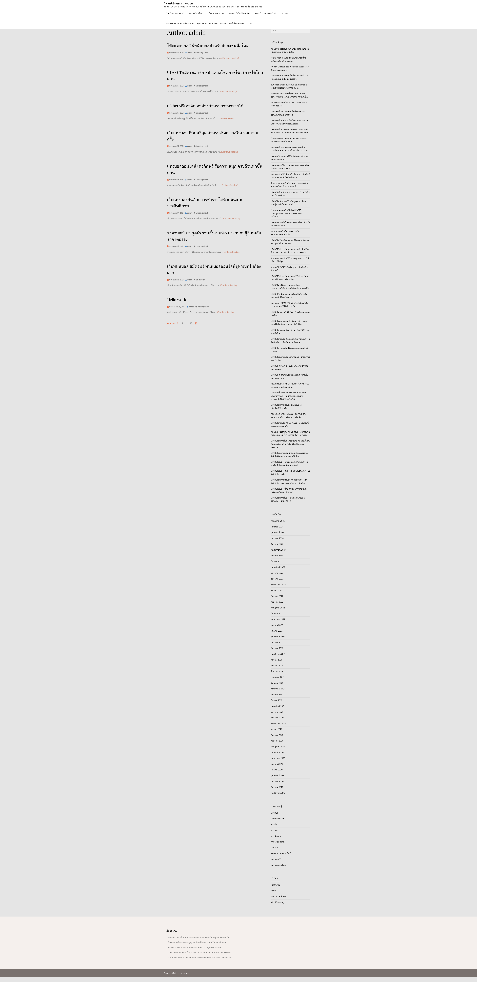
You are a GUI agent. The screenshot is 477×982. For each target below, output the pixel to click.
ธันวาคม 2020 (277, 717)
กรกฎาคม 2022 (278, 607)
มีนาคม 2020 (277, 769)
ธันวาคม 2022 (277, 579)
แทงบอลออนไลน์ (278, 865)
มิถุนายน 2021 (277, 683)
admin (189, 52)
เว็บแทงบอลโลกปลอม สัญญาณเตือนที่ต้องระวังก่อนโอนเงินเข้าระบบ (197, 942)
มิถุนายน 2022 (277, 613)
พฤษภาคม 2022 (278, 619)
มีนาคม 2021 (276, 700)
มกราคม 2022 (277, 642)
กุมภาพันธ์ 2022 (278, 636)
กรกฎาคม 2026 (278, 521)
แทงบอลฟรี (200, 280)
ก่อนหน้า (174, 323)
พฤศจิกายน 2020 (278, 723)
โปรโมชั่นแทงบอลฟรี (175, 13)
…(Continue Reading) (229, 58)
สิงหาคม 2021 (277, 671)
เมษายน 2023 (277, 555)
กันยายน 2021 (277, 665)
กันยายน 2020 (277, 735)
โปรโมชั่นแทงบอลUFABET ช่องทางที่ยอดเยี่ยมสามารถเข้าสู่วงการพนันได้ (199, 957)
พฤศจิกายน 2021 (278, 654)
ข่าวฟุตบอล (276, 836)
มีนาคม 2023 (276, 561)
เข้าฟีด (274, 890)
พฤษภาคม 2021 (277, 688)
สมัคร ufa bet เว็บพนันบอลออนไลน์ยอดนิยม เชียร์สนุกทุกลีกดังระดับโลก (199, 937)
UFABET (274, 813)
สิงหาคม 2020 (277, 741)
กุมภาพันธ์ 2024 (278, 532)
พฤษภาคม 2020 (278, 758)
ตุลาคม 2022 (276, 590)
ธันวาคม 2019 (277, 787)
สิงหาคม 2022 (277, 602)
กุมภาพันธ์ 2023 (278, 567)
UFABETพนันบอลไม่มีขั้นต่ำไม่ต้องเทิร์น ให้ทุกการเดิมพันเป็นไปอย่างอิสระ (200, 952)
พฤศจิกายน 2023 (278, 550)
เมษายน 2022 (277, 625)
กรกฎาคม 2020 (278, 746)
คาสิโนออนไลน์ (277, 842)
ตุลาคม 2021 (276, 660)
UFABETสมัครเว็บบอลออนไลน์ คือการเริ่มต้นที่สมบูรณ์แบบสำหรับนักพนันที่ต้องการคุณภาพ (290, 444)
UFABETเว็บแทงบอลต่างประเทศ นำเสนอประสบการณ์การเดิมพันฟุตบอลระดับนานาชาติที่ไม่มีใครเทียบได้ (288, 395)
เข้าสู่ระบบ (275, 885)
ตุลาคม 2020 (276, 729)
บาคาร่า (274, 847)
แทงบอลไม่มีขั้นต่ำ (196, 13)
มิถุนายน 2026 (277, 526)
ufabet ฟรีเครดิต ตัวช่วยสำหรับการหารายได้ (205, 105)
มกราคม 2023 (277, 573)
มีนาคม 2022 (276, 631)
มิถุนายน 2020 (277, 752)
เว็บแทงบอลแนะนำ (216, 13)
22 (191, 323)
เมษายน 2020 (277, 764)
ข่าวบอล (274, 830)
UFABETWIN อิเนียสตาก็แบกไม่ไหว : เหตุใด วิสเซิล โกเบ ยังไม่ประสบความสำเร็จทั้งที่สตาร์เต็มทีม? (205, 23)
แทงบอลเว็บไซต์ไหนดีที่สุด (239, 13)
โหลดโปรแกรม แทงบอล (178, 3)
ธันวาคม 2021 (277, 648)
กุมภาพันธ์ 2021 (277, 706)
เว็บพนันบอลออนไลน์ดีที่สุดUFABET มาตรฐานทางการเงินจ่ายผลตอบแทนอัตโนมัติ (287, 213)
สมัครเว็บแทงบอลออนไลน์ (265, 13)
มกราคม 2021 (277, 712)
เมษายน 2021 (276, 694)
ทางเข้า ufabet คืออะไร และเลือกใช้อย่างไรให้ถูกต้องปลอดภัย (194, 947)
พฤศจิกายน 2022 (278, 584)
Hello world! (177, 299)
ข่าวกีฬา (274, 824)
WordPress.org (277, 902)
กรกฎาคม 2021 (277, 677)
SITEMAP (285, 13)
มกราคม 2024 (277, 538)
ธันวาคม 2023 (277, 544)
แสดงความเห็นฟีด (278, 896)
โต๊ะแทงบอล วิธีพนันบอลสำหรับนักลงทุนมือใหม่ (208, 45)
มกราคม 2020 (277, 781)
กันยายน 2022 (277, 596)
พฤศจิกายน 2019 (278, 793)
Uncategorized (202, 52)
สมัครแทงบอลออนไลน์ (281, 853)
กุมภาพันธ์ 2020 (278, 775)
